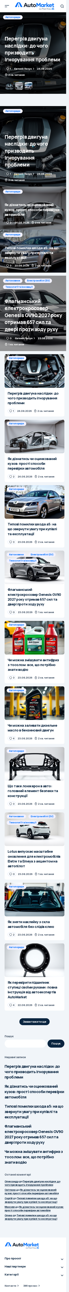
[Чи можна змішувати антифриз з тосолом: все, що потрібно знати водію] (34, 638)
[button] (7, 6)
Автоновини (12, 280)
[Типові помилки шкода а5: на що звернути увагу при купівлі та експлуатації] (34, 251)
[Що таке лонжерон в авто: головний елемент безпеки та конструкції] (34, 764)
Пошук (9, 1036)
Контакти (10, 1285)
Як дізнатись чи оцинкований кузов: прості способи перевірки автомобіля (34, 1092)
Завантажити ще (34, 1022)
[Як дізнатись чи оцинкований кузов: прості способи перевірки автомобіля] (34, 53)
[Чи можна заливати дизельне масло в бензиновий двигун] (34, 703)
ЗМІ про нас (30, 1285)
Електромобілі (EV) (38, 280)
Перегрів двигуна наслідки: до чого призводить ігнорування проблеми (32, 1072)
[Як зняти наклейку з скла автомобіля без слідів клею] (34, 899)
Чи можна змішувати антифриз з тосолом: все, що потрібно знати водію (34, 1157)
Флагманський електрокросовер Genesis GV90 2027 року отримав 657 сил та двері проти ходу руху (34, 1134)
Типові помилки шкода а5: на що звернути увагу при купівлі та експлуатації (34, 1112)
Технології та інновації (18, 287)
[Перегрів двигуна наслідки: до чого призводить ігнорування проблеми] (34, 146)
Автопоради (12, 17)
